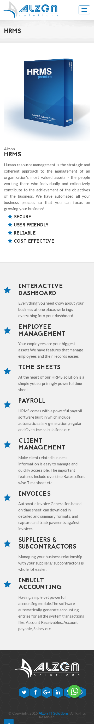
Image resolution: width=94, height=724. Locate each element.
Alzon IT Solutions (54, 713)
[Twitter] (24, 693)
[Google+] (47, 693)
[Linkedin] (58, 693)
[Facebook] (36, 693)
